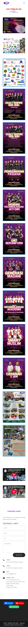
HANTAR (19, 555)
